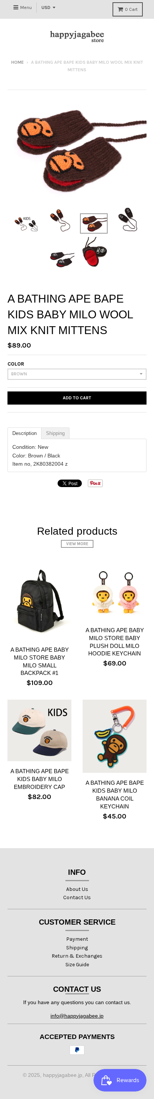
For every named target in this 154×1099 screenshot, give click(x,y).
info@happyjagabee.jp (77, 1016)
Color (15, 364)
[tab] (24, 433)
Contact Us (77, 897)
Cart (131, 9)
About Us (77, 889)
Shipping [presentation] (55, 433)
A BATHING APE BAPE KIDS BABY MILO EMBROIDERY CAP (39, 779)
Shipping (77, 948)
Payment (77, 939)
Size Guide (77, 964)
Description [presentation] (24, 433)
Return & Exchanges (77, 956)
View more (77, 543)
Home (17, 62)
